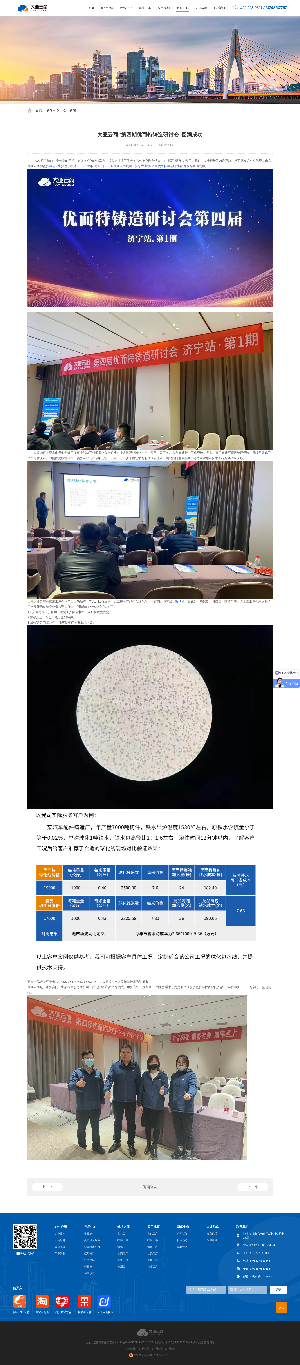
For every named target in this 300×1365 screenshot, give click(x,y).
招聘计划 (212, 1240)
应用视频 (163, 8)
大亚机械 (157, 1348)
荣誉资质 (60, 1253)
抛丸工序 (122, 1233)
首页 (91, 8)
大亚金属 (144, 1348)
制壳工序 (122, 1253)
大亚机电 (170, 1348)
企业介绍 (107, 8)
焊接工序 (122, 1260)
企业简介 (60, 1233)
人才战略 (201, 8)
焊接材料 (89, 1266)
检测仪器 (89, 1273)
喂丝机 (179, 601)
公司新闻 (69, 110)
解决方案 (145, 8)
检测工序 (122, 1266)
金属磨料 (89, 1233)
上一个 (47, 1187)
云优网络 (209, 1342)
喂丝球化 (261, 453)
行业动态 (182, 1240)
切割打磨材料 (92, 1246)
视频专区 (182, 1246)
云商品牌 (60, 1246)
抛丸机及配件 (92, 1240)
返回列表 (150, 1187)
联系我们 (220, 8)
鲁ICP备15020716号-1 (178, 1342)
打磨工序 (122, 1240)
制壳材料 (89, 1260)
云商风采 (212, 1233)
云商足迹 (60, 1240)
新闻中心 (182, 8)
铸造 (52, 166)
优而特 (162, 166)
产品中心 (126, 8)
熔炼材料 (89, 1253)
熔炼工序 (122, 1246)
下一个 (253, 1187)
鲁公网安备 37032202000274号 (152, 1354)
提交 (278, 1289)
